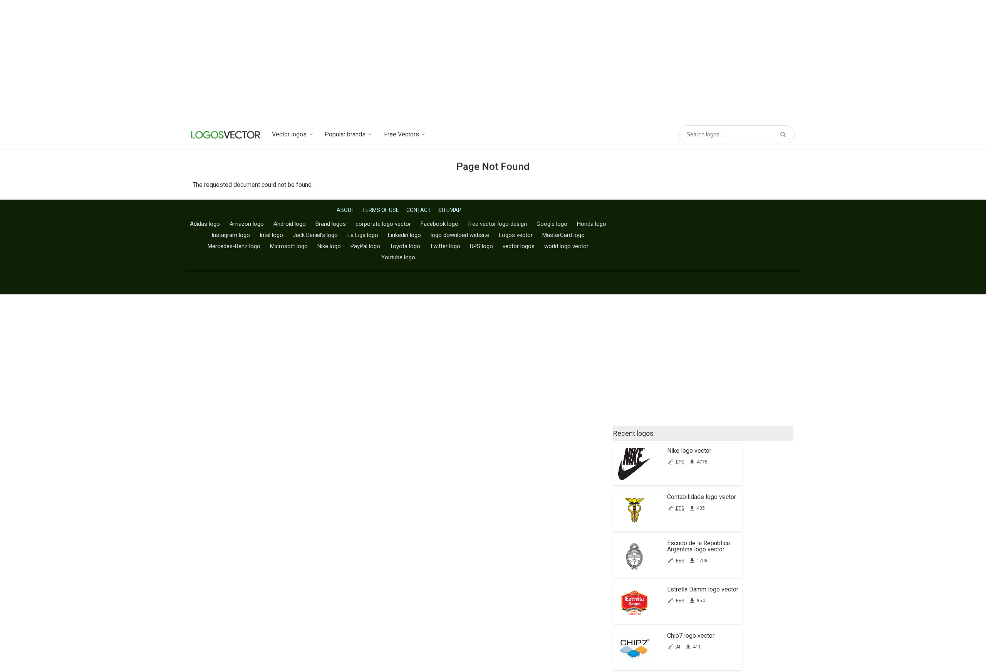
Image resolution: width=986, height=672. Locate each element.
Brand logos (330, 223)
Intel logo (271, 235)
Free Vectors (401, 134)
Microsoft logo (289, 246)
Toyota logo (405, 246)
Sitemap (449, 210)
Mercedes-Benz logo (234, 246)
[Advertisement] (493, 62)
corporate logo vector (383, 223)
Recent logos (633, 433)
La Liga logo (362, 235)
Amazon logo (247, 223)
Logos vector (516, 235)
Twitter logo (445, 246)
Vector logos (289, 134)
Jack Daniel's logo (315, 235)
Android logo (289, 223)
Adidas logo (205, 223)
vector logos (519, 246)
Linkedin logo (404, 235)
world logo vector (566, 246)
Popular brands (345, 134)
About (346, 210)
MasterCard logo (563, 235)
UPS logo (481, 246)
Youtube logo (398, 257)
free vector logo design (497, 223)
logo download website (460, 235)
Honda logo (591, 223)
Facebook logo (439, 223)
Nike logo (329, 246)
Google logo (552, 223)
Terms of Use (380, 210)
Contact (418, 210)
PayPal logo (365, 246)
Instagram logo (230, 235)
